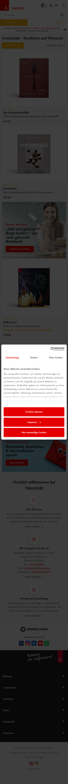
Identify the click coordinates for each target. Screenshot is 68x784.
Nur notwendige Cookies (34, 432)
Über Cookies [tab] (56, 357)
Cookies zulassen (34, 411)
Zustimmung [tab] (12, 357)
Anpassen (32, 422)
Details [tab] (34, 357)
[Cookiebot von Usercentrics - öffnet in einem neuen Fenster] (50, 349)
